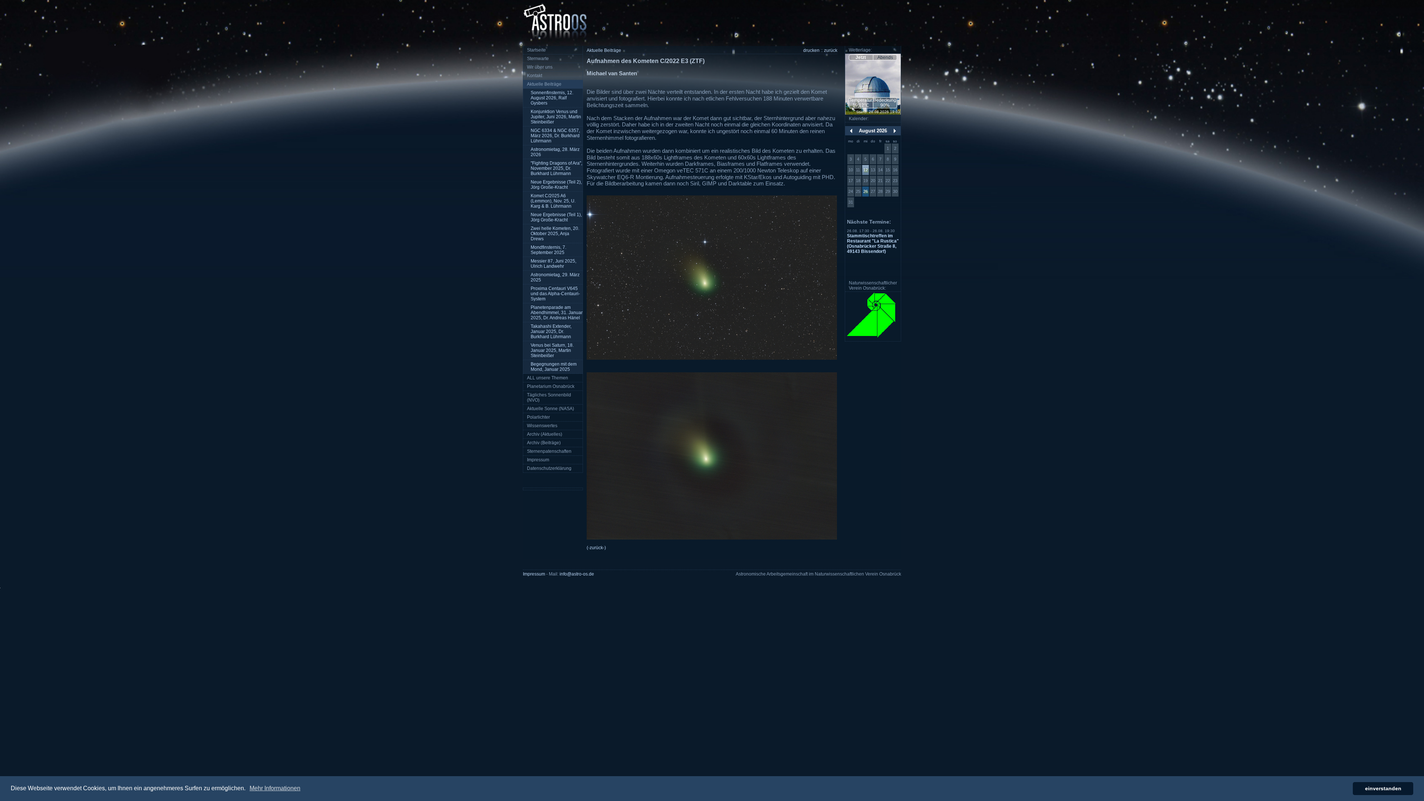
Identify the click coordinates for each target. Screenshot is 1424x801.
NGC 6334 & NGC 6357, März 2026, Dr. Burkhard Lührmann (555, 136)
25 (858, 191)
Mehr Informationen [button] (275, 788)
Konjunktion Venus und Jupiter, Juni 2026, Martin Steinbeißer (556, 117)
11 (858, 170)
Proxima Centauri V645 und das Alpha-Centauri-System (555, 293)
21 (880, 180)
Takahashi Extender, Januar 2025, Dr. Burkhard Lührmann (551, 331)
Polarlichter (538, 417)
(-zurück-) (596, 547)
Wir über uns (540, 67)
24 (850, 191)
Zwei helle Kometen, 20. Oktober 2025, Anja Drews (555, 233)
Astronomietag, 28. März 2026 (555, 152)
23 (895, 180)
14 (880, 170)
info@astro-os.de (577, 574)
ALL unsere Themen (547, 377)
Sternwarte (538, 58)
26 (865, 191)
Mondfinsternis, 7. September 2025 (548, 250)
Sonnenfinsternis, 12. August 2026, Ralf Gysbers (552, 98)
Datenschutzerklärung (549, 468)
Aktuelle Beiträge (544, 84)
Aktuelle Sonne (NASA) (550, 408)
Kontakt (534, 75)
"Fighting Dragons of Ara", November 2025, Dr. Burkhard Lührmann (556, 168)
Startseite (536, 50)
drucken (811, 50)
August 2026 (873, 131)
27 (873, 191)
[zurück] (851, 131)
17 (850, 180)
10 (850, 170)
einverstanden (1383, 788)
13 (873, 170)
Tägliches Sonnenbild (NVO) (549, 397)
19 (865, 180)
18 (858, 180)
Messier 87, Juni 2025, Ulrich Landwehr (553, 263)
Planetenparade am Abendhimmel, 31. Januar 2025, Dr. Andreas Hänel (557, 312)
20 (873, 180)
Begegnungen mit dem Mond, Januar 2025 (554, 367)
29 (888, 191)
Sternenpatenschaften (549, 451)
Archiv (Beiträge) (544, 442)
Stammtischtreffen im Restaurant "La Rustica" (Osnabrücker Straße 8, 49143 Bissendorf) (873, 243)
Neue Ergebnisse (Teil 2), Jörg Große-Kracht (556, 184)
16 (895, 170)
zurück (830, 50)
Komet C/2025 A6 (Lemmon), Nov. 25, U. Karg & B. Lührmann (553, 201)
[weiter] (895, 131)
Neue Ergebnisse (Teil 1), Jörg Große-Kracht (556, 217)
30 (895, 191)
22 (888, 180)
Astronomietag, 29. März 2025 (555, 277)
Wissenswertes (542, 425)
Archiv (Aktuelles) (544, 434)
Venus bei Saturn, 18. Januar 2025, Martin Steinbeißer (552, 350)
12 (865, 170)
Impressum (538, 459)
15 (888, 170)
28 (880, 191)
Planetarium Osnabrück (550, 386)
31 (850, 202)
